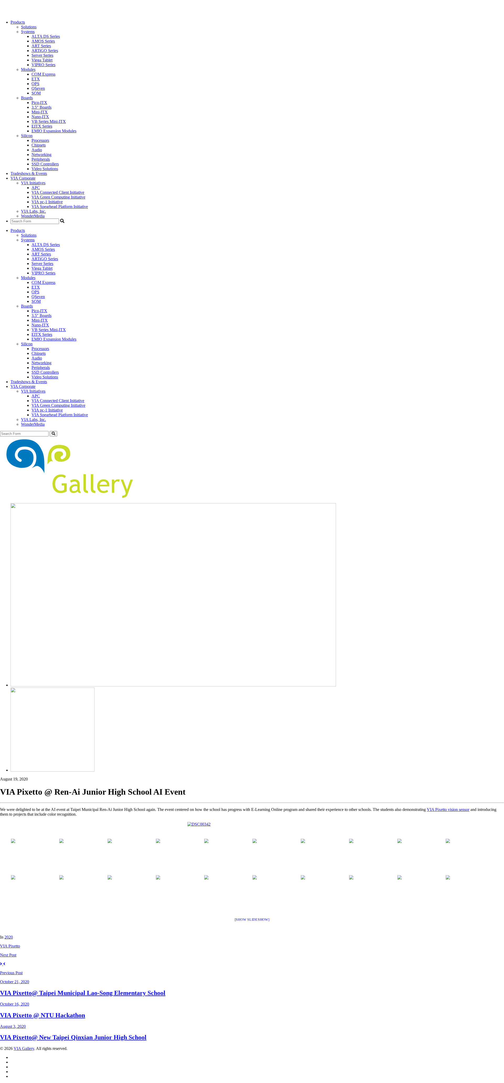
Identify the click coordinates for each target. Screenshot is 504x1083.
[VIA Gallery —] (67, 496)
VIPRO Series (43, 65)
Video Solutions (45, 168)
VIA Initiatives (33, 183)
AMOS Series (43, 41)
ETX (36, 79)
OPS (35, 83)
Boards (27, 98)
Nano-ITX (40, 116)
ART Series (41, 46)
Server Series (42, 55)
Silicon (27, 135)
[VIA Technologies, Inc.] (16, 13)
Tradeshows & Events (28, 173)
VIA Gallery (24, 1048)
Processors (40, 140)
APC (36, 187)
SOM (36, 93)
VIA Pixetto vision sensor (448, 809)
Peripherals (41, 159)
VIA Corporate (22, 178)
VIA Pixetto (10, 946)
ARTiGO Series (45, 50)
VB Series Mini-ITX (49, 121)
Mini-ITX (40, 112)
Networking (41, 154)
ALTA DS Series (46, 36)
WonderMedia (33, 216)
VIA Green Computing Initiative (58, 197)
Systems (28, 31)
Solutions (28, 27)
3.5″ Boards (41, 107)
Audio (37, 150)
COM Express (43, 74)
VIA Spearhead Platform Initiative (60, 206)
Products (17, 22)
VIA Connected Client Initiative (58, 192)
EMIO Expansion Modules (54, 131)
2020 (8, 937)
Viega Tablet (42, 60)
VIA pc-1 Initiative (47, 202)
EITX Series (42, 126)
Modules (28, 69)
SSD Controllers (45, 164)
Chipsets (39, 145)
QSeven (38, 88)
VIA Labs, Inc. (33, 211)
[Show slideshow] (252, 919)
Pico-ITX (39, 102)
